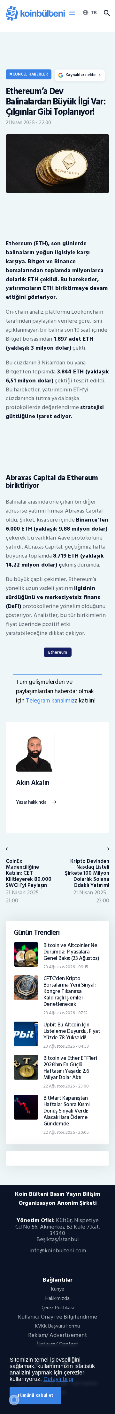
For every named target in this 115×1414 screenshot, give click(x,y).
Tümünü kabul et (35, 1395)
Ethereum (57, 652)
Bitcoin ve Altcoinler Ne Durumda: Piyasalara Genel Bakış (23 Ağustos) (71, 952)
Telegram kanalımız (50, 701)
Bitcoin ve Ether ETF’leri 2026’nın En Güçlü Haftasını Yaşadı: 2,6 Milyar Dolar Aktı (70, 1068)
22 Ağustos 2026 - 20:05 (66, 1132)
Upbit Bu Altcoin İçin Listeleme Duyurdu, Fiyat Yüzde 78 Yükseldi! (71, 1031)
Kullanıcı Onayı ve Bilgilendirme (57, 1316)
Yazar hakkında (31, 802)
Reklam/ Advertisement (57, 1335)
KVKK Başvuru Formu (57, 1326)
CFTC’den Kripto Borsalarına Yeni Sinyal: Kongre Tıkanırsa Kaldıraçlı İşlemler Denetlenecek (69, 991)
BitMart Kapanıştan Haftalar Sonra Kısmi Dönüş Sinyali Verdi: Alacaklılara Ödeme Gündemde (66, 1111)
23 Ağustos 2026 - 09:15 (65, 967)
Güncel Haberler (30, 74)
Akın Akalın (33, 783)
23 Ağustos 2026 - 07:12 (65, 1012)
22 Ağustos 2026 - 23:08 (66, 1086)
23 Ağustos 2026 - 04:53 (66, 1046)
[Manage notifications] (14, 1400)
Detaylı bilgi (58, 1379)
